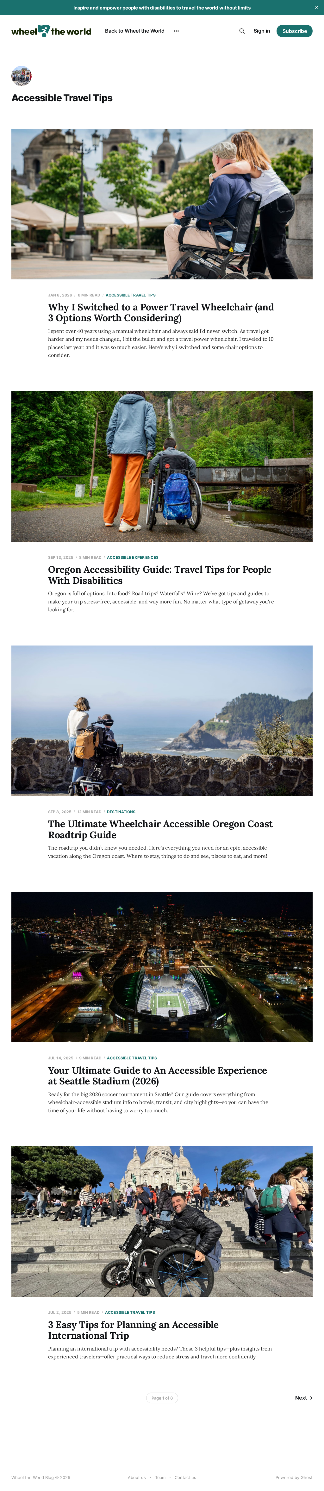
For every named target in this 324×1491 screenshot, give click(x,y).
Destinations (121, 811)
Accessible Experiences (133, 557)
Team (160, 1477)
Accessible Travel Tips (131, 295)
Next (301, 1397)
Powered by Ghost (294, 1477)
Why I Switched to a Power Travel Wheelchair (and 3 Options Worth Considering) (161, 312)
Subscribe (295, 31)
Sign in (262, 31)
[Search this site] (242, 31)
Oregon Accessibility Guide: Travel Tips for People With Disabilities (159, 574)
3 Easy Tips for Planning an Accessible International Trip (133, 1330)
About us (137, 1477)
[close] (316, 8)
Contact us (185, 1477)
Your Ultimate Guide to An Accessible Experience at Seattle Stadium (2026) (157, 1075)
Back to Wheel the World (135, 31)
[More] (176, 31)
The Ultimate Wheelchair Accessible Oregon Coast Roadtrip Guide (160, 829)
